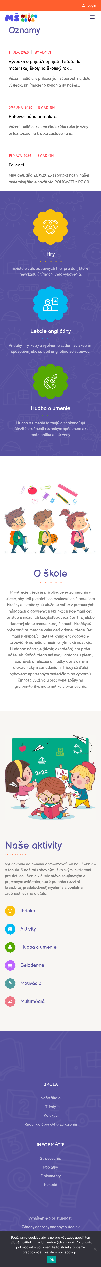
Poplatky (50, 1167)
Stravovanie (50, 1158)
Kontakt (50, 1185)
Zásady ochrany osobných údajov (51, 1227)
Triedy (50, 1107)
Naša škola (50, 1098)
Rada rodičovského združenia (50, 1124)
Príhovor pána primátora (33, 116)
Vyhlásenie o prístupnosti (50, 1218)
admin (45, 52)
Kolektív (51, 1115)
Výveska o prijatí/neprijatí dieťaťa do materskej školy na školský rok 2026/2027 (44, 65)
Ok (52, 1260)
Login (92, 5)
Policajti (16, 165)
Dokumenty (51, 1176)
